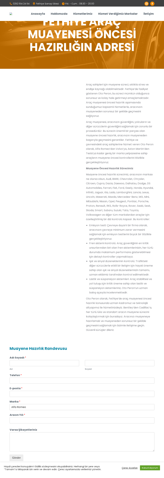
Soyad (88, 369)
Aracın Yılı (17, 415)
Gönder (16, 457)
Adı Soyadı (18, 357)
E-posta (16, 388)
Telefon (16, 375)
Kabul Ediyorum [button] (150, 467)
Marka (15, 401)
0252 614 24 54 (21, 3)
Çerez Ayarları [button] (130, 467)
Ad (11, 369)
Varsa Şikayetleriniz (23, 430)
